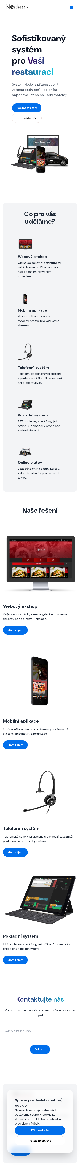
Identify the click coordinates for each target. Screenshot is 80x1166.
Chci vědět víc (26, 118)
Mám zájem (15, 630)
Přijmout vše (40, 1130)
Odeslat (40, 1049)
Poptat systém (26, 108)
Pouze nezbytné (40, 1141)
